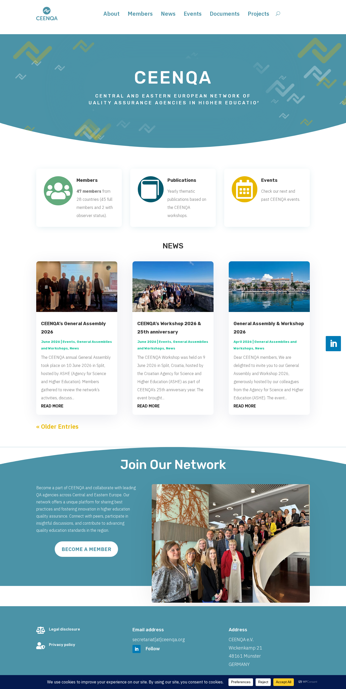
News (168, 14)
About (111, 14)
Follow (153, 649)
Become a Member (86, 549)
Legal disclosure (64, 629)
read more (52, 405)
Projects (258, 14)
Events (193, 14)
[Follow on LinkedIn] (333, 343)
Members (140, 14)
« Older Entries (57, 426)
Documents (225, 14)
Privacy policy (62, 644)
